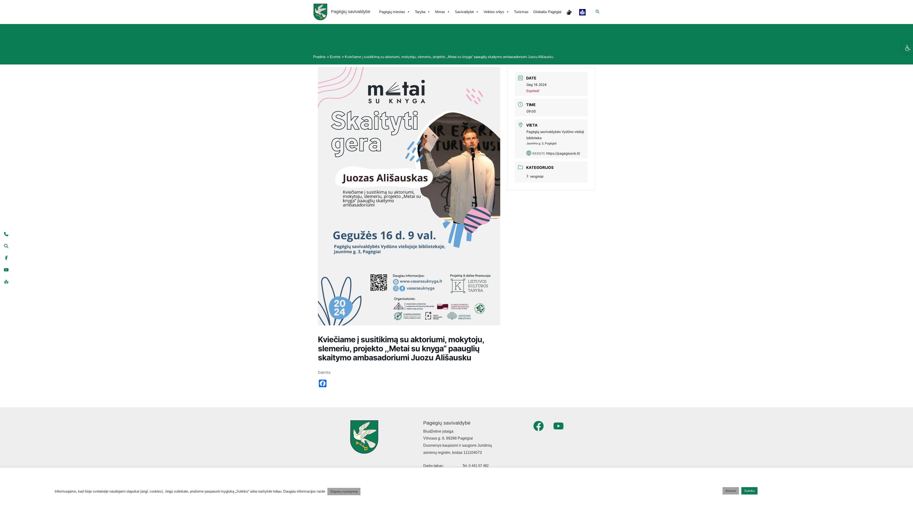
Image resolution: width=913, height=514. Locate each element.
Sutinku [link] (749, 491)
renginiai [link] (536, 176)
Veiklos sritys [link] (494, 12)
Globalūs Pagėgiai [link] (547, 12)
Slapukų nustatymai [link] (344, 491)
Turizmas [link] (521, 12)
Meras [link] (440, 12)
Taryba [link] (420, 12)
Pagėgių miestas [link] (392, 12)
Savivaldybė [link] (464, 12)
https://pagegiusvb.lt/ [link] (563, 153)
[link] (908, 48)
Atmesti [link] (730, 491)
